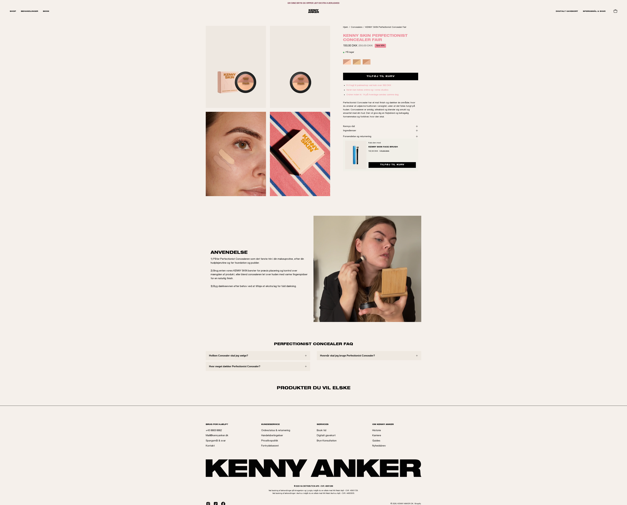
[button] (29, 11)
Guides (376, 441)
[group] (313, 3)
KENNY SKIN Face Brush (383, 147)
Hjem (345, 27)
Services (323, 424)
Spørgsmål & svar (216, 441)
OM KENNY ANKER (383, 424)
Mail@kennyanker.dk (217, 436)
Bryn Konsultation (327, 441)
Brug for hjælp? (217, 424)
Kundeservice (270, 424)
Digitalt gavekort (326, 436)
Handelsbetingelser (272, 436)
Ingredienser (349, 130)
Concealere (356, 27)
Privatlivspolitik (269, 441)
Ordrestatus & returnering (275, 430)
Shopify (417, 504)
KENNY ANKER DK (405, 504)
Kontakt (210, 446)
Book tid (321, 430)
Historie (376, 430)
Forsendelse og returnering (357, 136)
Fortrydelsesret (270, 446)
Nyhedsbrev (379, 446)
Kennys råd (349, 126)
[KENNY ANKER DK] (313, 11)
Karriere (376, 436)
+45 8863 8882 (214, 430)
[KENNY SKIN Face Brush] (355, 155)
